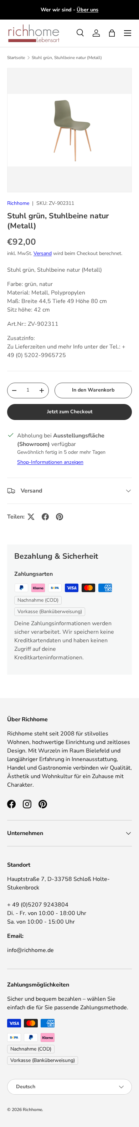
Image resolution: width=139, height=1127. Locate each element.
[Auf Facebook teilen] (45, 517)
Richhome (18, 203)
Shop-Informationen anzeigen (50, 462)
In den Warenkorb (93, 390)
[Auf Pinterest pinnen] (59, 517)
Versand (43, 253)
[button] (112, 33)
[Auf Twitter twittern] (31, 517)
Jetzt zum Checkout (69, 411)
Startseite (16, 57)
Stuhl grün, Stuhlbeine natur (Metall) (67, 57)
